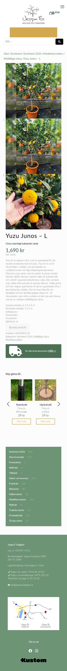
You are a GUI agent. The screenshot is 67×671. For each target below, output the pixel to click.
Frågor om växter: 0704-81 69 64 (27, 572)
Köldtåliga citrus (41, 337)
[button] (8, 404)
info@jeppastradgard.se (22, 585)
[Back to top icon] (60, 664)
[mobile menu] (62, 7)
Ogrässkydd (45, 405)
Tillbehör (21, 409)
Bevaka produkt (17, 327)
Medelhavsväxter (14, 340)
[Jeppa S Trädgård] (33, 14)
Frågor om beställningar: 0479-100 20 (29, 575)
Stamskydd (21, 405)
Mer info (21, 421)
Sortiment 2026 (25, 337)
